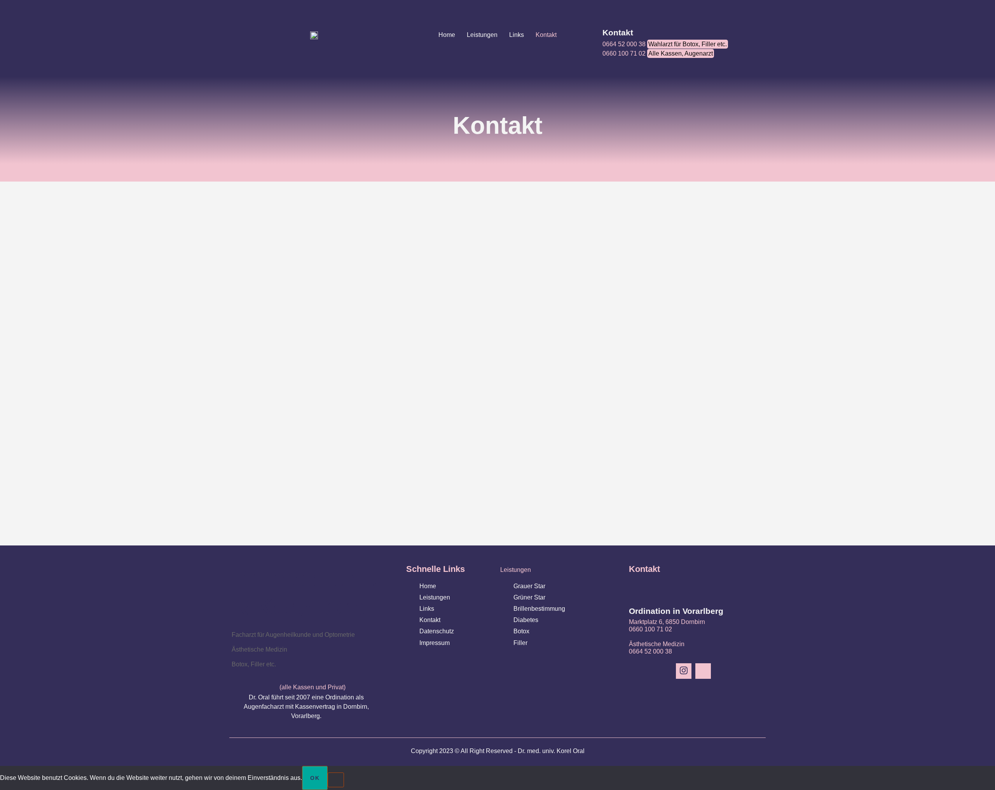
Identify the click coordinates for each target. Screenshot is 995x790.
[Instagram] (683, 671)
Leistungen (482, 34)
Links (516, 34)
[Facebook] (703, 671)
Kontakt (546, 34)
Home (446, 34)
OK (314, 778)
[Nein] (336, 780)
